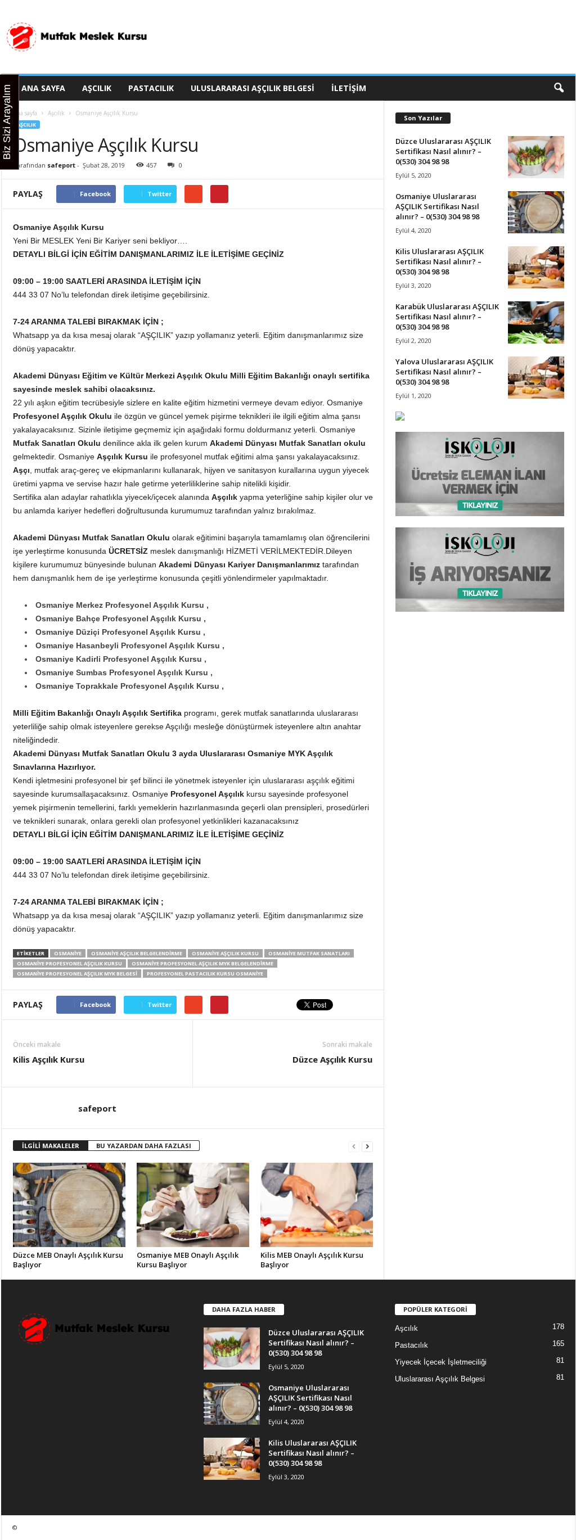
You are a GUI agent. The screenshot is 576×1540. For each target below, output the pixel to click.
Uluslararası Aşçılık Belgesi (252, 88)
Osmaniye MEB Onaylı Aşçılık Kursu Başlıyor (187, 1260)
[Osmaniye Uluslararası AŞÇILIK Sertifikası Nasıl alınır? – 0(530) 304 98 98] (536, 212)
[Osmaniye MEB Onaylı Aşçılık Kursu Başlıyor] (193, 1205)
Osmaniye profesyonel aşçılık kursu (69, 963)
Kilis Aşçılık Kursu (48, 1059)
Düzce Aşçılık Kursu (332, 1059)
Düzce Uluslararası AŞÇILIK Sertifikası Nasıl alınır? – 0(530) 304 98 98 (443, 151)
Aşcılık (96, 88)
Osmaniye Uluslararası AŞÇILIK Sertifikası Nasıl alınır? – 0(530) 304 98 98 (437, 206)
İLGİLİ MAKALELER (50, 1145)
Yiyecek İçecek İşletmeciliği (441, 1362)
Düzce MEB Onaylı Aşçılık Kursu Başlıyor (68, 1260)
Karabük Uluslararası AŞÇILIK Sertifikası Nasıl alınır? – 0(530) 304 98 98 (447, 316)
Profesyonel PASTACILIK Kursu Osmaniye (205, 973)
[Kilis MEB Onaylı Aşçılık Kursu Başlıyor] (316, 1205)
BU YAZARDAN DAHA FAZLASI (143, 1145)
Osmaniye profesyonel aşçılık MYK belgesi (77, 973)
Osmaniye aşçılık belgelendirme (136, 953)
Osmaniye (68, 953)
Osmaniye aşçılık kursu (225, 953)
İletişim (348, 88)
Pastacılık (151, 88)
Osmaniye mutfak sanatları (309, 953)
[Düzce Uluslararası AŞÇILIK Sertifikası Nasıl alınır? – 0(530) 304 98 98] (536, 157)
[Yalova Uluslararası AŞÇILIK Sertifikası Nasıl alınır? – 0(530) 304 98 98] (536, 377)
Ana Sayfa (43, 88)
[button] (558, 88)
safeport (61, 165)
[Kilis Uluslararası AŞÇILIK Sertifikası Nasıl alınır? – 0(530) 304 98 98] (536, 267)
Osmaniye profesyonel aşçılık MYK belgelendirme (202, 963)
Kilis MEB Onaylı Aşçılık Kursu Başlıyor (311, 1260)
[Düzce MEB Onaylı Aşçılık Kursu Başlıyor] (69, 1205)
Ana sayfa (25, 113)
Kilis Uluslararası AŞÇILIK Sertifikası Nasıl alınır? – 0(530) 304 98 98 (439, 261)
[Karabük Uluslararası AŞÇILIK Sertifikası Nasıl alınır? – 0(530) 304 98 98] (536, 322)
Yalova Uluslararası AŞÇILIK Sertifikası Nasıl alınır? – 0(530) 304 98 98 (444, 371)
